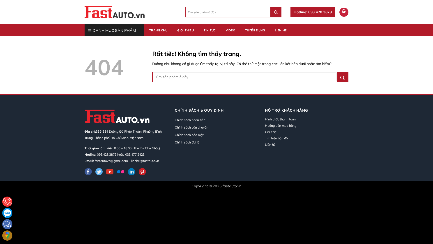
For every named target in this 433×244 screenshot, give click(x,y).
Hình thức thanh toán (280, 119)
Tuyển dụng (255, 30)
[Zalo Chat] (7, 213)
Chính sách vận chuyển (191, 127)
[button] (343, 12)
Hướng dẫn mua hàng (280, 126)
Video (230, 30)
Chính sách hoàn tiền (190, 120)
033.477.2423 (135, 154)
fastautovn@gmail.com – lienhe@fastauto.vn (127, 161)
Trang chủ (158, 30)
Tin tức (210, 30)
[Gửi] (275, 12)
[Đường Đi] (7, 235)
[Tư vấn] (7, 202)
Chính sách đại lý (187, 142)
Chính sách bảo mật (189, 135)
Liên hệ (281, 30)
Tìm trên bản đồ (276, 138)
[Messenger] (7, 224)
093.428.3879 (106, 154)
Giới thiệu (185, 30)
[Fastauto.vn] (115, 12)
